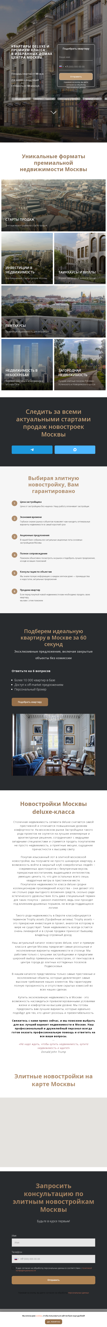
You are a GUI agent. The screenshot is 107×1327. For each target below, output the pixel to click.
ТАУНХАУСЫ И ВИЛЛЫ (77, 272)
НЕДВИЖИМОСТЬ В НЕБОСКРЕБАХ (21, 372)
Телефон (17, 1252)
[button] (30, 702)
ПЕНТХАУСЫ (16, 325)
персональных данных (78, 1292)
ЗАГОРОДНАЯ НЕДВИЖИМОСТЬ (72, 372)
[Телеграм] (32, 450)
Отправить (76, 76)
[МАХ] (75, 450)
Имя (14, 1235)
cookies (39, 1316)
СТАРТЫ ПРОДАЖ (20, 219)
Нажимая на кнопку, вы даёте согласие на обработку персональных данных (76, 85)
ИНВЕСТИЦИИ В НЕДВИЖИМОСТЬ (20, 269)
